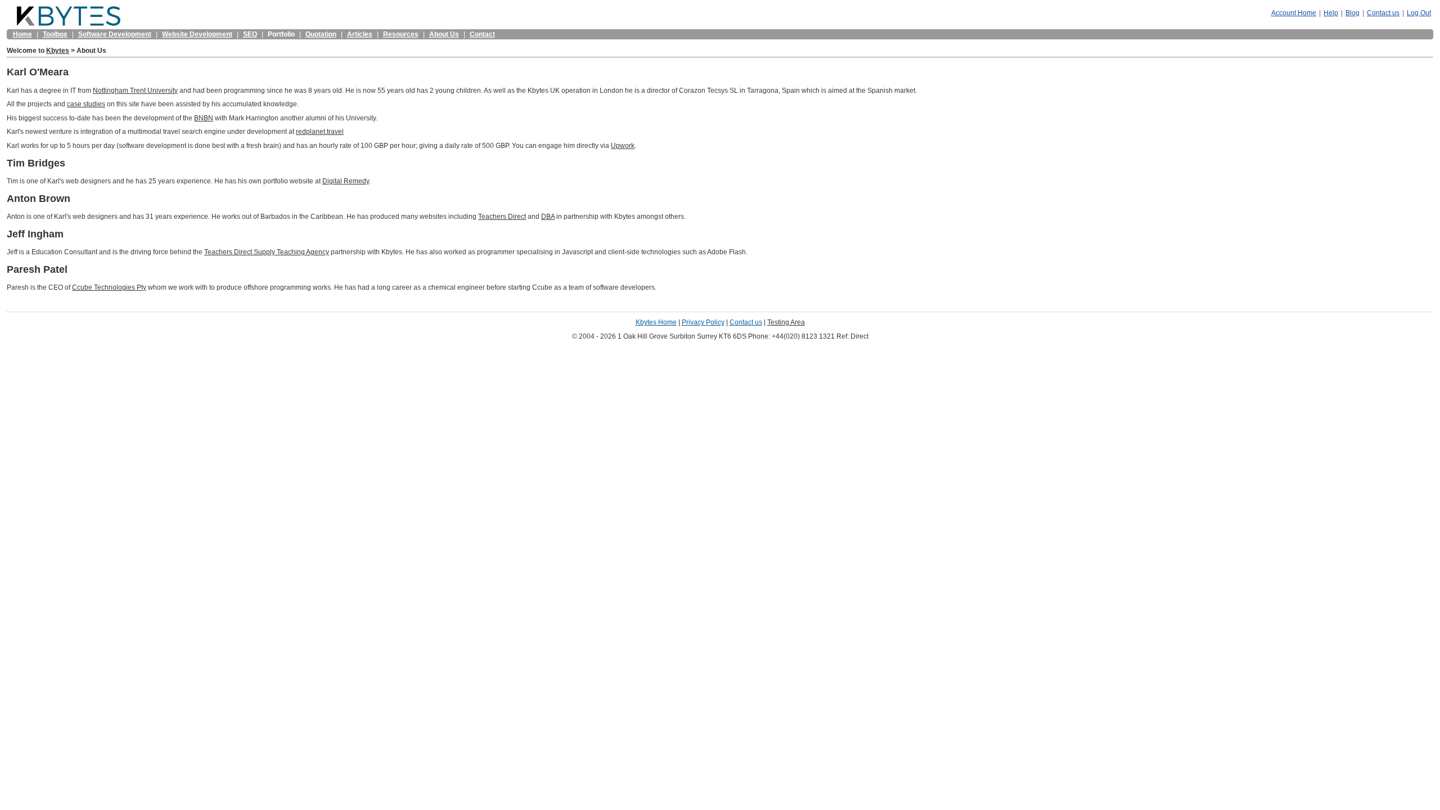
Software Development (114, 34)
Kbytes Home (656, 322)
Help (1331, 12)
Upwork (622, 145)
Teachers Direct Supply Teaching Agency (266, 251)
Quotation (320, 34)
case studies (86, 103)
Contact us (1383, 12)
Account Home (1293, 12)
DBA (548, 216)
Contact (482, 34)
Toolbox (55, 34)
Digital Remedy (345, 180)
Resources (400, 34)
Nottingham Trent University (135, 90)
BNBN (203, 118)
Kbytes (57, 50)
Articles (359, 34)
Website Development (197, 34)
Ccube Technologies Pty (109, 287)
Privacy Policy (703, 322)
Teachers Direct (502, 216)
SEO (250, 34)
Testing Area (786, 322)
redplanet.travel (320, 131)
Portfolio (281, 34)
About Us (444, 34)
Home (22, 34)
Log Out (1419, 12)
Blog (1353, 12)
